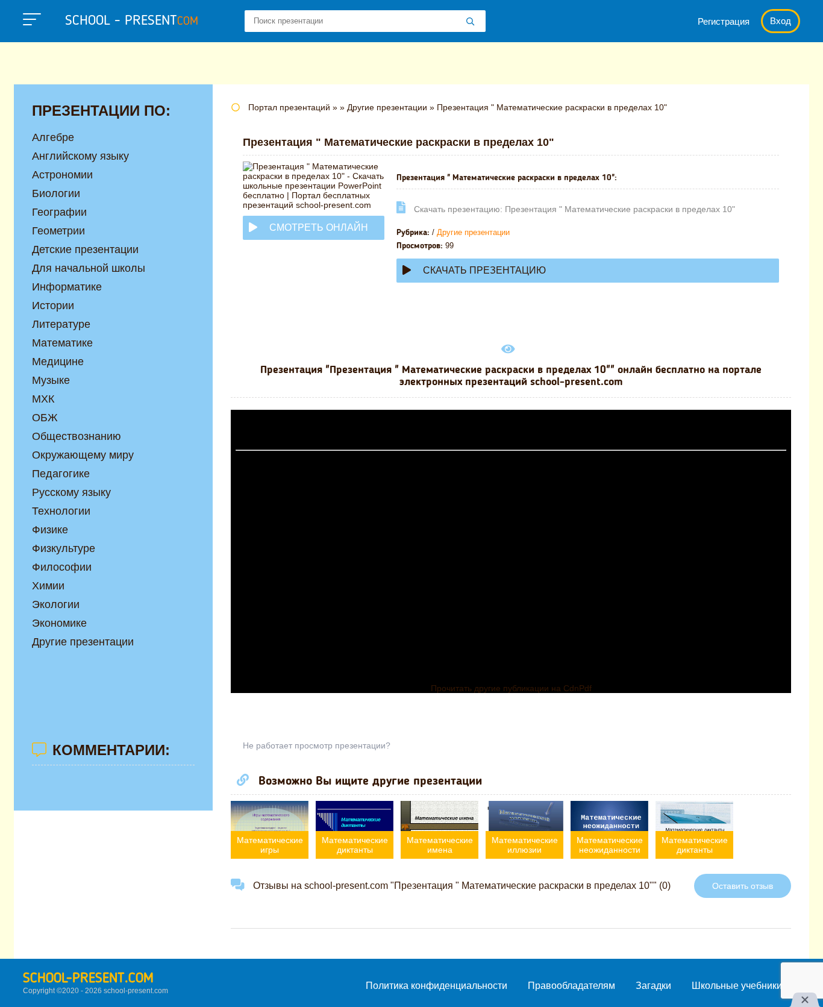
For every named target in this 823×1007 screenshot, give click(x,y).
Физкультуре (63, 548)
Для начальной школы (88, 268)
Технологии (61, 511)
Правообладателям (571, 985)
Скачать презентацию (484, 270)
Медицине (58, 362)
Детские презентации (85, 249)
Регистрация (723, 21)
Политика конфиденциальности (436, 985)
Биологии (56, 193)
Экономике (59, 623)
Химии (48, 586)
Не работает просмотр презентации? (316, 745)
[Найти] (471, 22)
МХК (43, 399)
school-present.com (88, 978)
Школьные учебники (737, 985)
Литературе (61, 324)
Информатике (67, 287)
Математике (62, 343)
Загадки (653, 985)
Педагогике (61, 474)
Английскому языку (80, 156)
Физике (50, 530)
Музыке (51, 380)
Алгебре (53, 137)
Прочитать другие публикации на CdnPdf (511, 688)
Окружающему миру (83, 455)
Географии (59, 212)
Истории (53, 306)
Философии (62, 567)
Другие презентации (473, 232)
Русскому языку (71, 492)
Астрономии (62, 175)
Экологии (56, 604)
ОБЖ (45, 418)
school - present (131, 21)
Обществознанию (76, 436)
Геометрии (58, 231)
